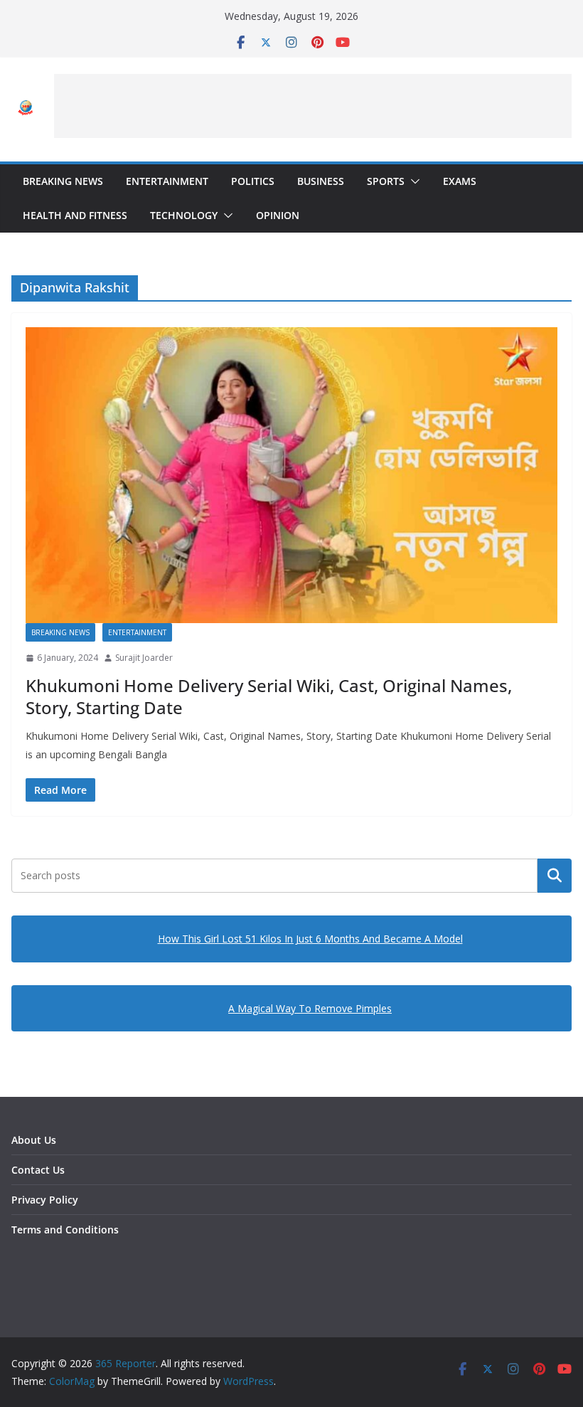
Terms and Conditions (65, 1229)
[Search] (554, 876)
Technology (184, 215)
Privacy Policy (44, 1199)
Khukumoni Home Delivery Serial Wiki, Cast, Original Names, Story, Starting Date (269, 696)
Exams (459, 181)
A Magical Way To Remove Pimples (310, 1008)
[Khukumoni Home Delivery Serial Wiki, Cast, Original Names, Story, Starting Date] (291, 475)
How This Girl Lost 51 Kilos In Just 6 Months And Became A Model (310, 938)
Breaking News (63, 181)
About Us (33, 1140)
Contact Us (38, 1170)
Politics (252, 181)
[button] (412, 181)
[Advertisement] (313, 106)
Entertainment (167, 181)
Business (320, 181)
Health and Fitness (75, 215)
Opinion (277, 215)
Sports (386, 181)
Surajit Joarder (144, 658)
